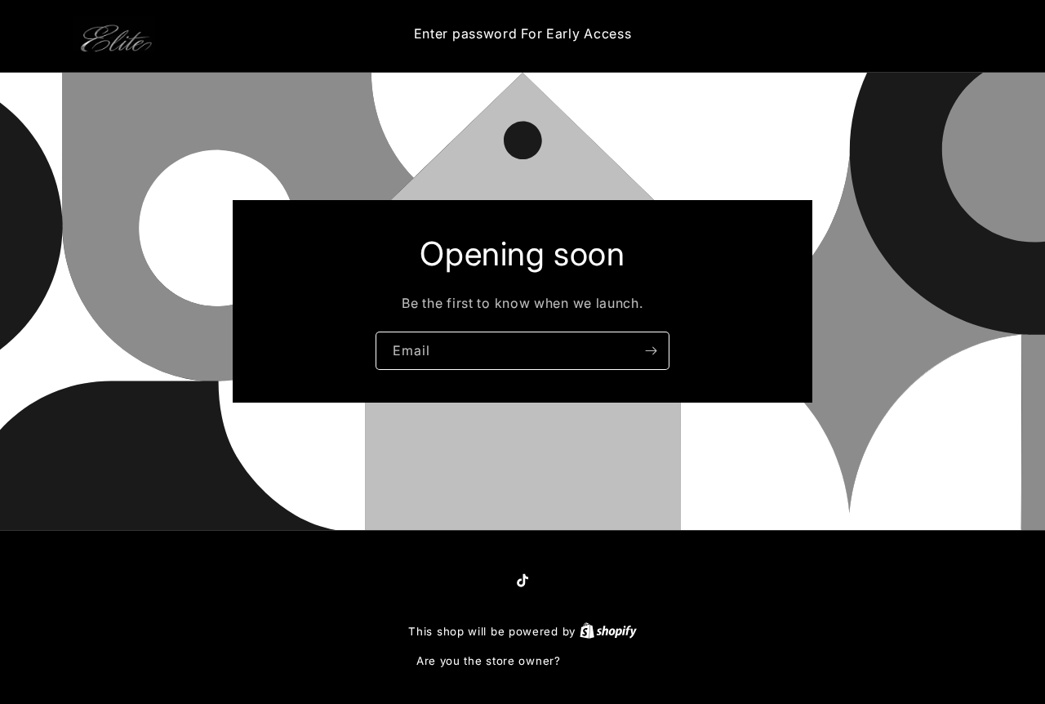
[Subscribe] (651, 351)
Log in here (596, 660)
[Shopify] (608, 631)
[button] (897, 34)
